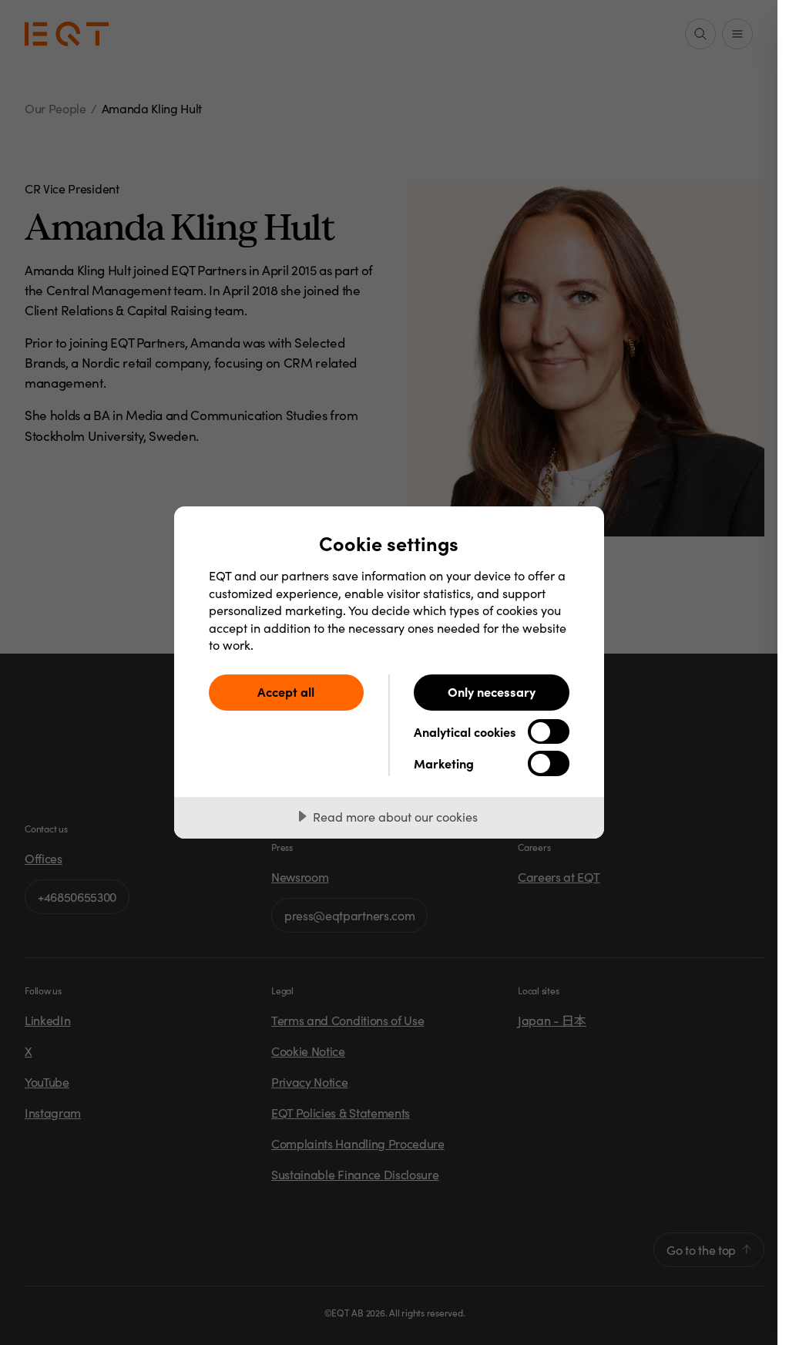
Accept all (285, 691)
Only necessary (492, 691)
